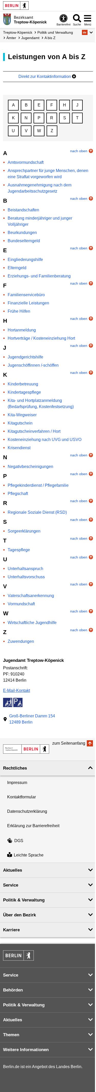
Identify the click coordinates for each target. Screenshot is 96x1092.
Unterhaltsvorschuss (26, 577)
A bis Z (50, 38)
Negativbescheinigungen (30, 466)
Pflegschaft (18, 493)
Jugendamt (30, 38)
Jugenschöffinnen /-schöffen (33, 365)
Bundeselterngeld (24, 241)
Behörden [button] (13, 990)
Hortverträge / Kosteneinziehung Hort (41, 338)
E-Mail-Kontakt (16, 690)
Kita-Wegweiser (22, 415)
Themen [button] (11, 1034)
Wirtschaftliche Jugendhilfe (32, 622)
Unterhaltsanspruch (25, 568)
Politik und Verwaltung (55, 32)
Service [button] (10, 885)
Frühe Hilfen (19, 311)
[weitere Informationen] (7, 19)
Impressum (17, 782)
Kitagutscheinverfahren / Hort (34, 431)
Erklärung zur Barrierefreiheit (33, 826)
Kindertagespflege (24, 392)
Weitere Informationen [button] (26, 1049)
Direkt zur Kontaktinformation (45, 76)
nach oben (78, 151)
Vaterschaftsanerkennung (31, 595)
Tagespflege (19, 550)
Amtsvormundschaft (26, 162)
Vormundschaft (21, 604)
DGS (18, 840)
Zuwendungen (21, 641)
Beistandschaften (23, 210)
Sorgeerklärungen (24, 531)
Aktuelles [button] (12, 870)
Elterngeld (17, 268)
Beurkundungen (22, 232)
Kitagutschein (20, 423)
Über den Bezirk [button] (19, 915)
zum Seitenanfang (68, 743)
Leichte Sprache (29, 855)
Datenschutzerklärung (27, 811)
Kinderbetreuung (23, 384)
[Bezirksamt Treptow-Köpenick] (26, 749)
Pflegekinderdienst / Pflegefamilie (38, 485)
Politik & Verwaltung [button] (24, 900)
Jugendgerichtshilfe (25, 357)
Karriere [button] (11, 929)
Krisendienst (19, 448)
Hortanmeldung (22, 330)
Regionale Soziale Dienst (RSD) (37, 512)
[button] (87, 32)
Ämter (11, 38)
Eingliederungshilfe (25, 259)
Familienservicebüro (26, 295)
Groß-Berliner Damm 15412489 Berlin (32, 719)
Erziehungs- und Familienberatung (39, 276)
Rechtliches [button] (15, 768)
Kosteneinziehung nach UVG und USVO (44, 439)
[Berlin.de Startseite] (16, 5)
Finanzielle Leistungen (28, 303)
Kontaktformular (21, 797)
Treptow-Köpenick (17, 32)
